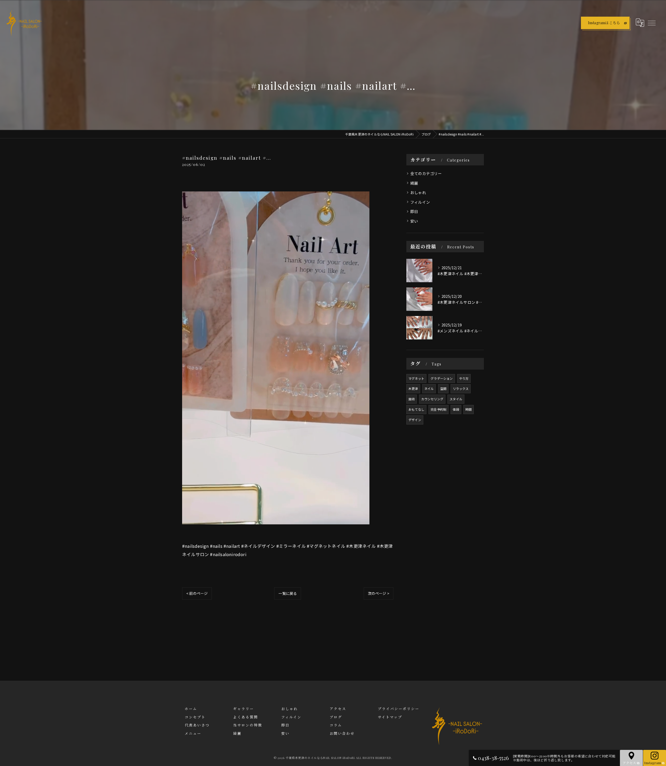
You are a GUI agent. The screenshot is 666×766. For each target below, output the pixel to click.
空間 (443, 388)
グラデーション (442, 378)
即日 (414, 211)
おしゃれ (418, 192)
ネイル (429, 388)
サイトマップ (390, 716)
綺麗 (414, 183)
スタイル (456, 399)
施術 (411, 399)
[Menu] (651, 22)
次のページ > (378, 593)
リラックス (461, 388)
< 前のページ (197, 593)
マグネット (416, 378)
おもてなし (416, 409)
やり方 (464, 378)
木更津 (413, 388)
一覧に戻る (287, 593)
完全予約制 (438, 409)
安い (414, 221)
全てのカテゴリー (426, 173)
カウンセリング (432, 399)
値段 (456, 409)
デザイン (414, 419)
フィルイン (420, 202)
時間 (468, 409)
